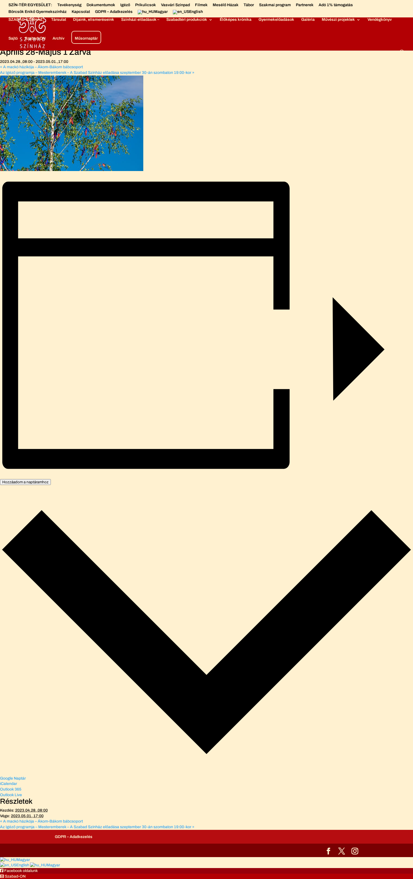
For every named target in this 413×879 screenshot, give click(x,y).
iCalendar (8, 784)
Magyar (23, 860)
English (23, 865)
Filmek (201, 5)
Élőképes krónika (235, 20)
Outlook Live (11, 795)
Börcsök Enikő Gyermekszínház (37, 12)
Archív (58, 38)
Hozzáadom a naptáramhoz (25, 482)
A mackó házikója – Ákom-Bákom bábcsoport (41, 67)
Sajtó (13, 38)
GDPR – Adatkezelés (114, 12)
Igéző (125, 5)
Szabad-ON (35, 38)
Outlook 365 (10, 789)
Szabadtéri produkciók (186, 20)
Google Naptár (13, 778)
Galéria (308, 20)
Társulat (58, 20)
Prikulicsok (145, 5)
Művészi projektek (338, 20)
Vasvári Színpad (175, 5)
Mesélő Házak (226, 5)
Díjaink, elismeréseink (93, 20)
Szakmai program (275, 5)
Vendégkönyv (379, 20)
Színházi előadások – (140, 20)
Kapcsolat (81, 12)
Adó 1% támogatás (336, 5)
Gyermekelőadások (276, 20)
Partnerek (305, 5)
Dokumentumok (101, 5)
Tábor (249, 5)
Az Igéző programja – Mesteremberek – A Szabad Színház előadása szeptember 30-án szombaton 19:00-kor (97, 72)
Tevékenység (69, 5)
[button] (19, 871)
